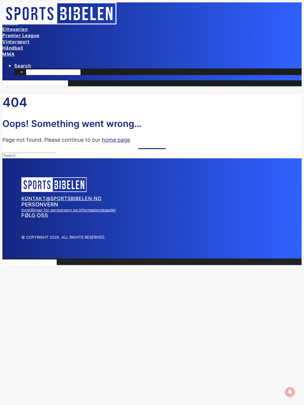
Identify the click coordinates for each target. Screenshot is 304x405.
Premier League (20, 35)
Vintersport (15, 41)
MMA (8, 54)
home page (116, 140)
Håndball (12, 48)
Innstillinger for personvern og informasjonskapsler (68, 210)
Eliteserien (15, 29)
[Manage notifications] (290, 392)
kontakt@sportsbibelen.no (61, 198)
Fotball (10, 23)
